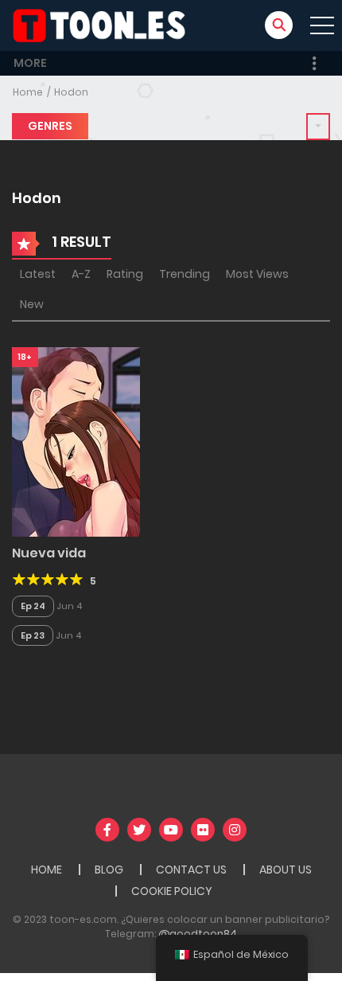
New (32, 304)
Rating (125, 274)
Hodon (71, 92)
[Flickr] (203, 830)
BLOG (109, 869)
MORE (30, 63)
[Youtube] (171, 830)
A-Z (81, 274)
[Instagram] (235, 830)
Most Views (257, 274)
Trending (184, 274)
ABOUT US (285, 869)
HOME (46, 869)
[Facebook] (107, 830)
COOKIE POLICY (171, 891)
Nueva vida (49, 553)
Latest (38, 274)
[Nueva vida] (76, 441)
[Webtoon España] (104, 25)
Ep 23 (33, 635)
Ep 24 (33, 606)
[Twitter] (139, 830)
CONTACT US (191, 869)
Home (28, 92)
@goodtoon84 (197, 933)
